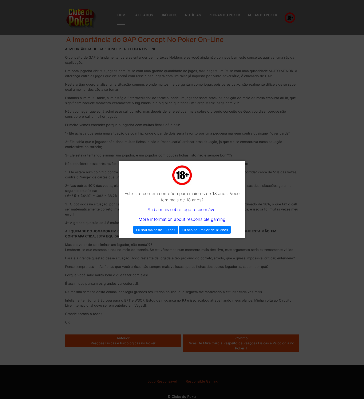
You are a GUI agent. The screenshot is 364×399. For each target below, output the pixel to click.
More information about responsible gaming (182, 219)
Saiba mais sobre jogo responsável (182, 209)
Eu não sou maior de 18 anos (205, 230)
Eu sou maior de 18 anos (155, 230)
